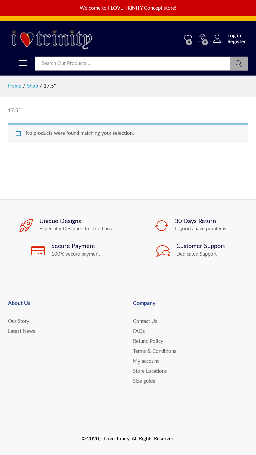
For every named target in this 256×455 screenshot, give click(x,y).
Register (236, 41)
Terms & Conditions (154, 351)
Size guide (144, 381)
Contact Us (145, 321)
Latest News (21, 331)
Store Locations (150, 371)
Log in (234, 35)
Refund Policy (148, 341)
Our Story (18, 321)
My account (146, 361)
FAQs (139, 331)
